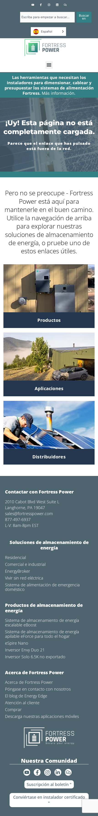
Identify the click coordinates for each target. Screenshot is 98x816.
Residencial (15, 557)
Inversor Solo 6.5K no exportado (35, 656)
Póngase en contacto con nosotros (38, 689)
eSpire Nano (16, 643)
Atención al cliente (22, 702)
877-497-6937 (18, 519)
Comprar (13, 709)
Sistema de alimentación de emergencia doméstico (42, 587)
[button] (49, 65)
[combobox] (47, 17)
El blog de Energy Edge (26, 696)
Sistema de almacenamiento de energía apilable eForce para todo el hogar (42, 633)
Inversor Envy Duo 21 (25, 650)
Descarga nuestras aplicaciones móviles (42, 716)
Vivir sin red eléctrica (24, 578)
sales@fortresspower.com (29, 513)
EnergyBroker (17, 571)
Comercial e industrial (25, 564)
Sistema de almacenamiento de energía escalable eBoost (42, 622)
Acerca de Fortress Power (29, 682)
